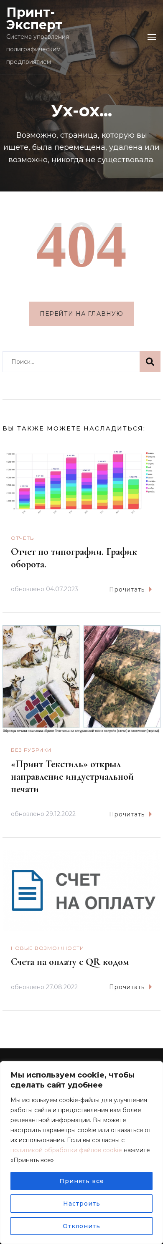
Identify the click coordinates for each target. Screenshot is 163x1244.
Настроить (81, 1203)
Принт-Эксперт (34, 19)
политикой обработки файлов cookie (66, 1150)
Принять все (81, 1181)
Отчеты (23, 538)
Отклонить (81, 1226)
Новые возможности (47, 948)
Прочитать (127, 589)
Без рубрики (31, 750)
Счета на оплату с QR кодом (70, 962)
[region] (81, 1152)
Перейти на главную (81, 313)
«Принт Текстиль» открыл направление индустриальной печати (72, 776)
